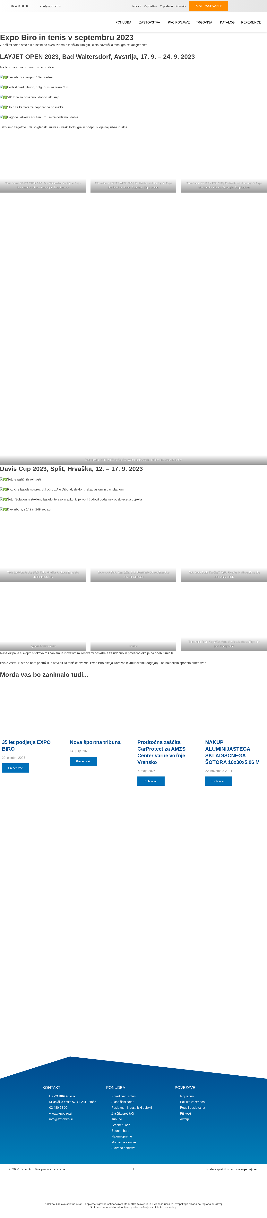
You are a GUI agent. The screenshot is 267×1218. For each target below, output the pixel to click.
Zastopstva (149, 22)
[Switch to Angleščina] (254, 6)
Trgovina (204, 22)
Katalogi (227, 22)
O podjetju (166, 6)
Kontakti (181, 6)
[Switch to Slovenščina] (243, 6)
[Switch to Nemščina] (249, 6)
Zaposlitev (150, 6)
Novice (136, 6)
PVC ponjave (179, 22)
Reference (251, 22)
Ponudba (123, 22)
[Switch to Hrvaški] (260, 6)
